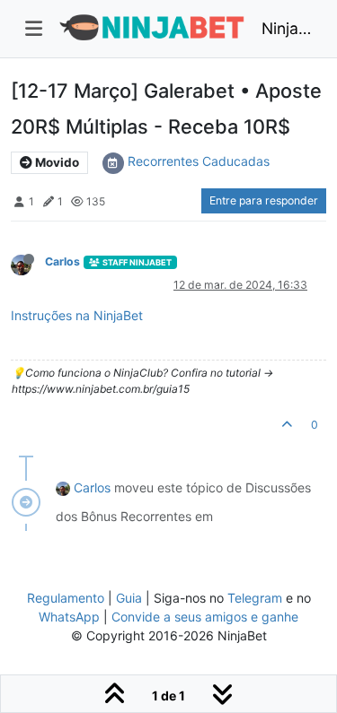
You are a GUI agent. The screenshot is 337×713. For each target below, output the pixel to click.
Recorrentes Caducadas (199, 161)
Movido (55, 162)
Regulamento (67, 597)
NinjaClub (287, 28)
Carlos (62, 261)
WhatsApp (69, 616)
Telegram (254, 597)
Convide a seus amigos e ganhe (204, 616)
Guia (129, 597)
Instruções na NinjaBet (77, 315)
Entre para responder (263, 200)
